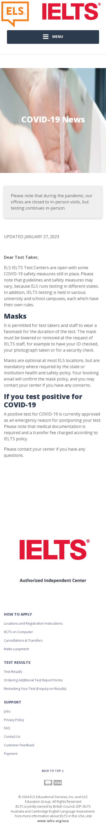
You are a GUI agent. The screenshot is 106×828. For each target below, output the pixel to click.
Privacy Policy (14, 720)
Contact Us (12, 736)
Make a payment (16, 649)
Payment (10, 753)
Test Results (13, 671)
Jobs (7, 711)
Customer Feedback (19, 745)
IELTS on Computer (18, 632)
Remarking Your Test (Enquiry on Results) (35, 688)
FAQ (7, 728)
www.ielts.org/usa (53, 821)
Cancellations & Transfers (23, 640)
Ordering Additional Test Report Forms (33, 680)
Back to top (52, 771)
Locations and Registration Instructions (33, 623)
